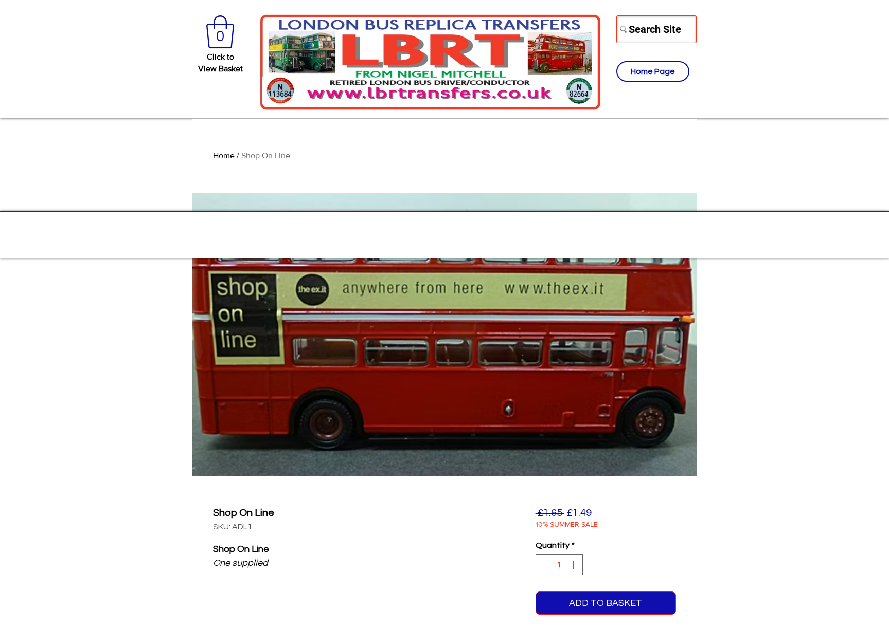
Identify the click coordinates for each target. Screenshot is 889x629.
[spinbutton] (559, 565)
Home (224, 155)
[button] (220, 31)
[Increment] (574, 565)
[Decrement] (544, 565)
